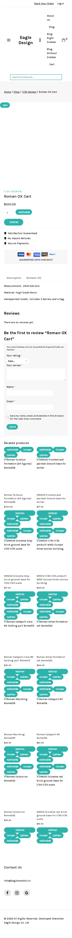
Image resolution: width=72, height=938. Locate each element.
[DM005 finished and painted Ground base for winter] (52, 473)
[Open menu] (40, 40)
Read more (19, 513)
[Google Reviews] (26, 892)
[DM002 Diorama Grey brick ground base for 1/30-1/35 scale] (19, 554)
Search (57, 77)
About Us (50, 17)
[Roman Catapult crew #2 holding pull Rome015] (19, 635)
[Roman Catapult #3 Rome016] (52, 713)
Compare (27, 449)
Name (11, 386)
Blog (52, 26)
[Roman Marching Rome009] (19, 713)
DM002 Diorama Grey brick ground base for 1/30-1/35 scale (17, 579)
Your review (14, 365)
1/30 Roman (13, 191)
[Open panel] (8, 40)
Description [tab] (14, 277)
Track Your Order (44, 3)
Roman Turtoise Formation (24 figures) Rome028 (17, 498)
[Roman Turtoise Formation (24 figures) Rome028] (19, 473)
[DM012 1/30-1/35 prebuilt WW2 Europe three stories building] (52, 554)
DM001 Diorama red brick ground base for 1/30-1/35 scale (52, 815)
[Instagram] (17, 892)
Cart (51, 64)
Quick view (11, 455)
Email (11, 401)
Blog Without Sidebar (52, 53)
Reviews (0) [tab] (33, 277)
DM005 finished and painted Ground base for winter (51, 498)
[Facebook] (7, 892)
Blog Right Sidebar (51, 38)
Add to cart (13, 222)
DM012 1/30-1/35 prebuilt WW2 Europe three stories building (52, 579)
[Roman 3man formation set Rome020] (52, 635)
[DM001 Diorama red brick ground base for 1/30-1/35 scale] (52, 790)
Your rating (14, 355)
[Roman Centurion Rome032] (19, 790)
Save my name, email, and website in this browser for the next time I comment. (37, 417)
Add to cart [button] (52, 513)
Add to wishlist (23, 212)
